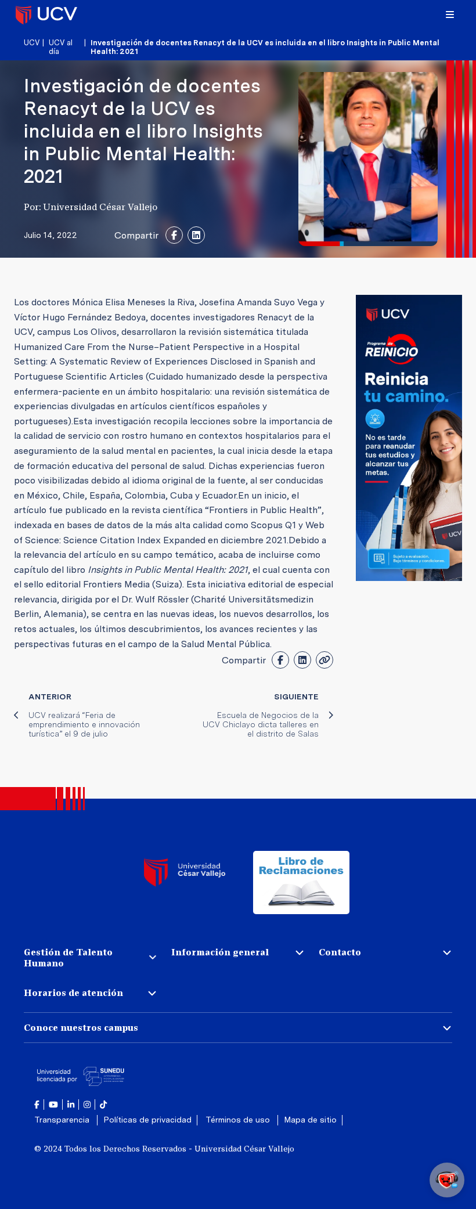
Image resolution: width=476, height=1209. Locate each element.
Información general (220, 952)
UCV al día (61, 47)
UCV (31, 42)
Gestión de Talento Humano (68, 958)
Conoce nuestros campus (81, 1027)
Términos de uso (238, 1119)
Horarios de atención (73, 992)
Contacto (340, 952)
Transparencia (63, 1119)
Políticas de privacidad (147, 1119)
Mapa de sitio (310, 1119)
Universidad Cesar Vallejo (46, 14)
